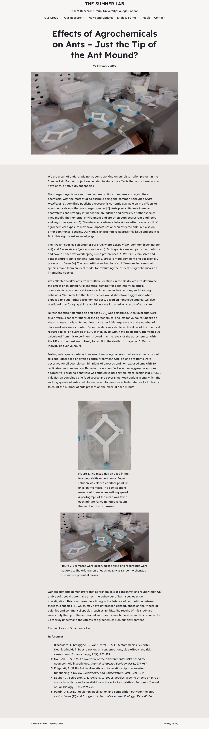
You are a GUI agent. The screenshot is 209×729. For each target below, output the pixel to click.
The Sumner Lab (104, 3)
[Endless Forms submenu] (138, 18)
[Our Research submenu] (84, 18)
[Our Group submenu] (60, 18)
